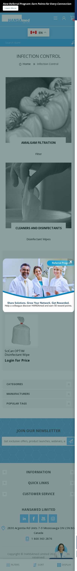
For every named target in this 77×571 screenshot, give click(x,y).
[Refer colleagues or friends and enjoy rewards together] (38, 311)
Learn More (10, 8)
